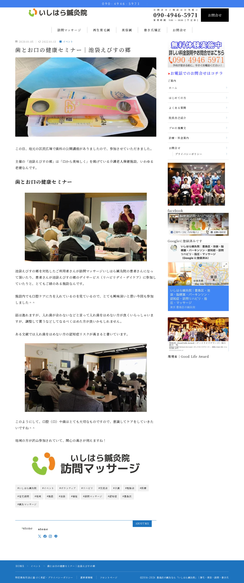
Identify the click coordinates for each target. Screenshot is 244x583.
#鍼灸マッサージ (27, 504)
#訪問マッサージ (92, 496)
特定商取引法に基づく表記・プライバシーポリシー (44, 577)
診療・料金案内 (179, 138)
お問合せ (215, 15)
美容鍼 (127, 30)
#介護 (116, 488)
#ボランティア (67, 488)
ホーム (173, 88)
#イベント (48, 488)
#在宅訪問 (23, 496)
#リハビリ (87, 488)
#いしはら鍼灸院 (27, 488)
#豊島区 (127, 496)
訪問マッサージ (69, 30)
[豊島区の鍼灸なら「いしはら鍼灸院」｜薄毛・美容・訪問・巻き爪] (58, 14)
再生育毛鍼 (101, 30)
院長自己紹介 (177, 118)
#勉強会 (129, 488)
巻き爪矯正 (152, 30)
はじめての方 (177, 98)
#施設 (50, 496)
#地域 (38, 496)
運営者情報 (86, 577)
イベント (68, 41)
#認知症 (112, 496)
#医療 (143, 488)
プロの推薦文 (177, 128)
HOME (20, 566)
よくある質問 (177, 108)
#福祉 (74, 496)
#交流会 (103, 488)
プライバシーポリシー (188, 154)
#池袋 (62, 496)
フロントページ (108, 577)
